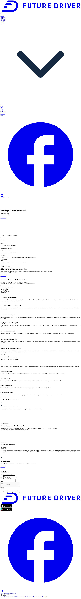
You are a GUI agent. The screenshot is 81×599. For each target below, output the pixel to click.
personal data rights (43, 596)
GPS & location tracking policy (20, 596)
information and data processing (33, 596)
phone (2, 478)
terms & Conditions (4, 596)
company (3, 477)
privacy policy (11, 596)
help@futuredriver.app (11, 593)
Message (2, 481)
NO (1, 104)
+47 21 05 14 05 (4, 593)
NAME (2, 474)
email (2, 476)
